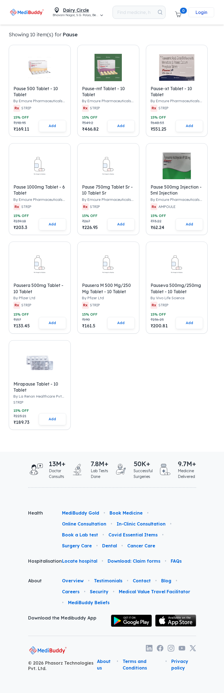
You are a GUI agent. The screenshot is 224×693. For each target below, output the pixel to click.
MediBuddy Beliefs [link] (89, 602)
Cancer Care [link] (141, 545)
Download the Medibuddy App (62, 618)
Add (52, 126)
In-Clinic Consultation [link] (141, 524)
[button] (178, 12)
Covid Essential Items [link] (133, 535)
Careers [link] (70, 591)
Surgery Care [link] (77, 545)
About (35, 580)
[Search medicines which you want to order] (160, 12)
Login (201, 12)
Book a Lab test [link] (80, 535)
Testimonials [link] (108, 580)
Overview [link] (73, 580)
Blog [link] (166, 580)
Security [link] (99, 591)
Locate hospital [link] (79, 561)
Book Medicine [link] (126, 513)
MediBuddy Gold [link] (80, 513)
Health (35, 513)
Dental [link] (109, 545)
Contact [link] (142, 580)
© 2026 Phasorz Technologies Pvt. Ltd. (60, 665)
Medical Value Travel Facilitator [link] (154, 591)
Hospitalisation (40, 561)
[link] (27, 12)
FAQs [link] (176, 561)
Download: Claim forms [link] (134, 561)
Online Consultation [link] (84, 524)
